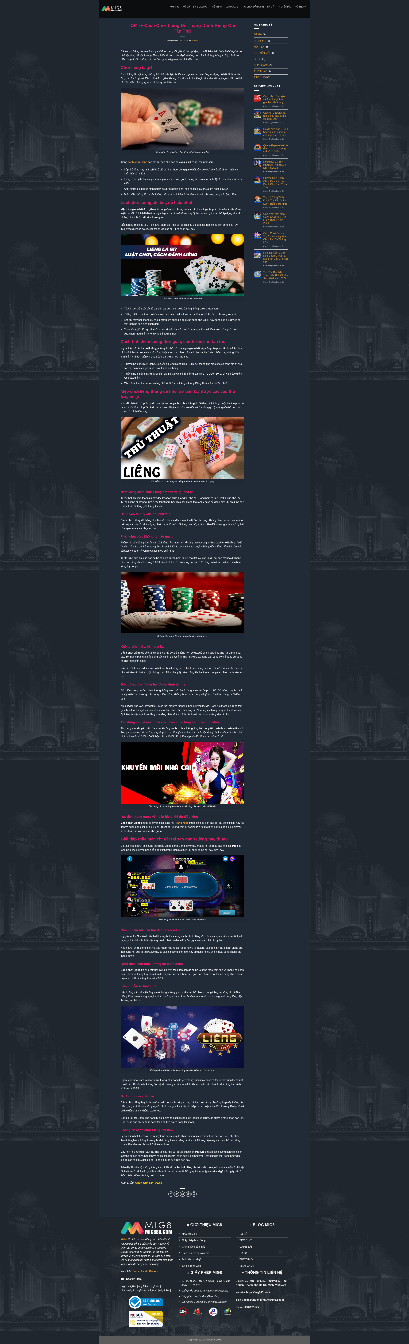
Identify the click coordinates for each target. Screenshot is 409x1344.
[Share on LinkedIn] (194, 1194)
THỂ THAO (216, 6)
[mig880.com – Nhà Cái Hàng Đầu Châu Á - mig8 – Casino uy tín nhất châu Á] (111, 8)
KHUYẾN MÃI (284, 6)
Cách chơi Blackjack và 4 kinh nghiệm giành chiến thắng (275, 99)
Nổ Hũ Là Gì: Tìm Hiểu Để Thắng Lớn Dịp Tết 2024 (274, 164)
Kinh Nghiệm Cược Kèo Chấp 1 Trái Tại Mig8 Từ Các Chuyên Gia (275, 257)
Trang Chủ (174, 6)
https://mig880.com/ (258, 1292)
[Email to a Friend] (182, 1194)
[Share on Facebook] (171, 1194)
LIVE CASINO (200, 6)
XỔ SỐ (186, 6)
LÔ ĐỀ (258, 59)
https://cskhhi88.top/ (145, 1271)
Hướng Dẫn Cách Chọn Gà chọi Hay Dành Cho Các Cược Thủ (275, 183)
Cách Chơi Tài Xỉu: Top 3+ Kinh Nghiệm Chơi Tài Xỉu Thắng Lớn (274, 238)
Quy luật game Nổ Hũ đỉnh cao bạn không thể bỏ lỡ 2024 (275, 148)
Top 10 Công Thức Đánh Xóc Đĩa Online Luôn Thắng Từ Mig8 (275, 200)
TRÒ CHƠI (260, 77)
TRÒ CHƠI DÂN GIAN (252, 6)
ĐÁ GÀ (270, 6)
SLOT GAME (261, 65)
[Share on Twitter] (176, 1194)
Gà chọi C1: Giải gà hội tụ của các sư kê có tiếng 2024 (274, 115)
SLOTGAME (231, 6)
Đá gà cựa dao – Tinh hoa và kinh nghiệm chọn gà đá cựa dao (275, 132)
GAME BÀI (260, 40)
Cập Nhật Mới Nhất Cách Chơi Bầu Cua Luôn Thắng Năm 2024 (274, 219)
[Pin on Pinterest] (188, 1194)
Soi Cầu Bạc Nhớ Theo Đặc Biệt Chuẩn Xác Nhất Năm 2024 (275, 275)
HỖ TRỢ (299, 6)
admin (195, 40)
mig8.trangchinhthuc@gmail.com (263, 1299)
